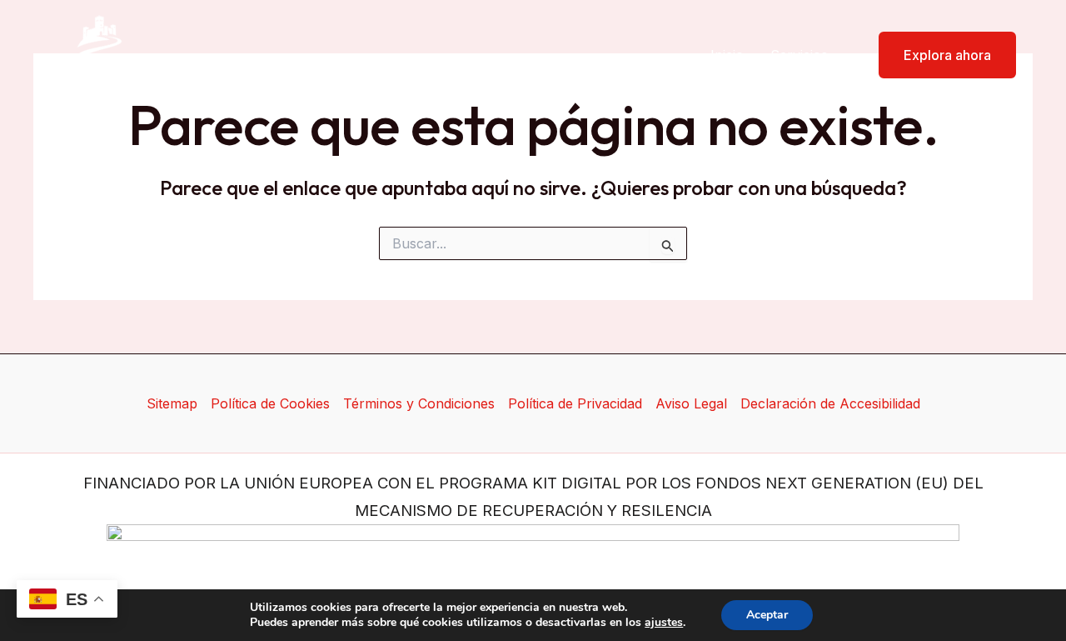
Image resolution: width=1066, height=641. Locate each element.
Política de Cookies (270, 403)
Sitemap (172, 403)
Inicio (727, 55)
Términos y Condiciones (419, 403)
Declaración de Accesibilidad (830, 403)
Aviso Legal (691, 403)
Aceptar (767, 615)
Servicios (799, 55)
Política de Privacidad (575, 403)
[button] (937, 55)
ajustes (664, 622)
